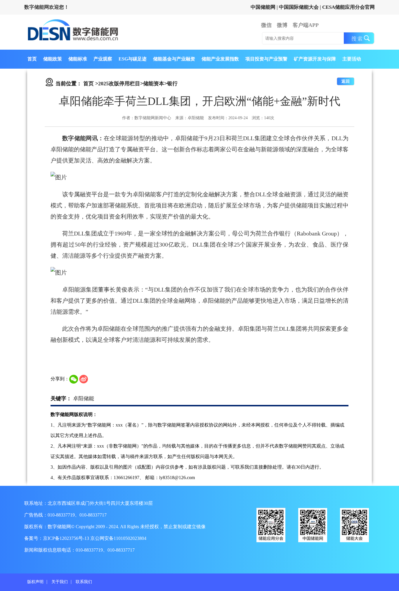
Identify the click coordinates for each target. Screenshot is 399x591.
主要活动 (351, 58)
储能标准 (77, 58)
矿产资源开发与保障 (315, 58)
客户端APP (306, 25)
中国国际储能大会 (299, 7)
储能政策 (52, 58)
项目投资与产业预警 (266, 58)
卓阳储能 (83, 398)
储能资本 (153, 83)
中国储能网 (263, 7)
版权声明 (35, 582)
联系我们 (84, 582)
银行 (172, 83)
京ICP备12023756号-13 (66, 538)
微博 (282, 25)
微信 (266, 25)
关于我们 (59, 582)
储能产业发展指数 (220, 58)
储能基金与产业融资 (174, 58)
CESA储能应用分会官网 (348, 7)
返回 (345, 81)
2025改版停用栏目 (119, 83)
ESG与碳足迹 (133, 58)
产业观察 (102, 58)
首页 (32, 58)
